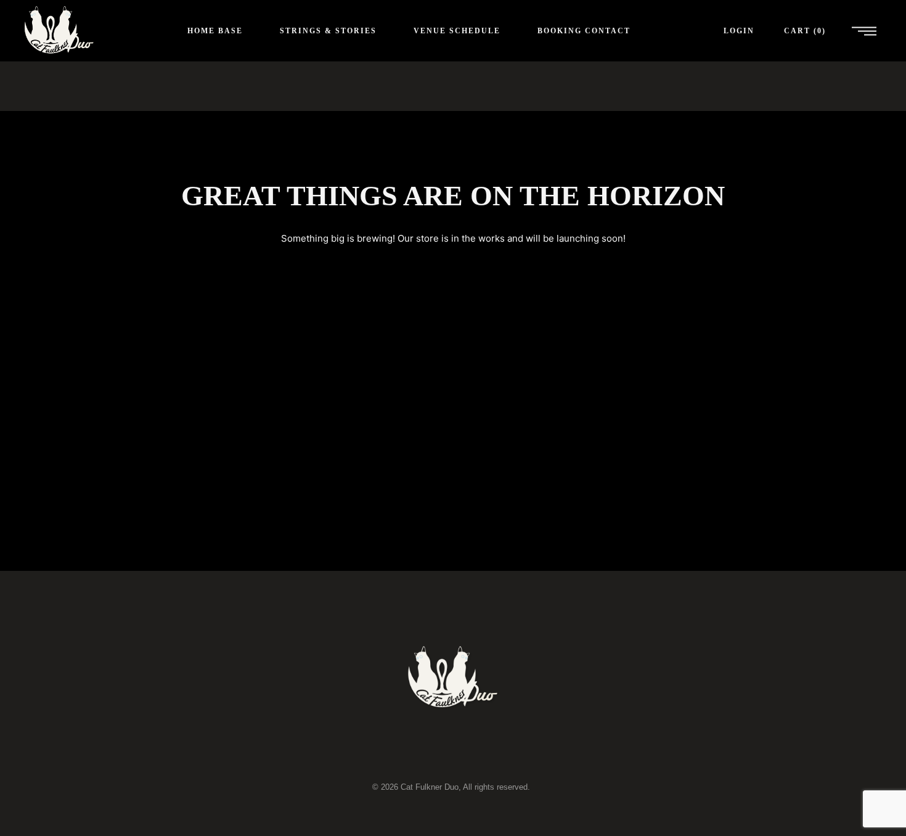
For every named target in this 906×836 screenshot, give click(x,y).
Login (739, 31)
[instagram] (518, 751)
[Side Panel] (864, 31)
